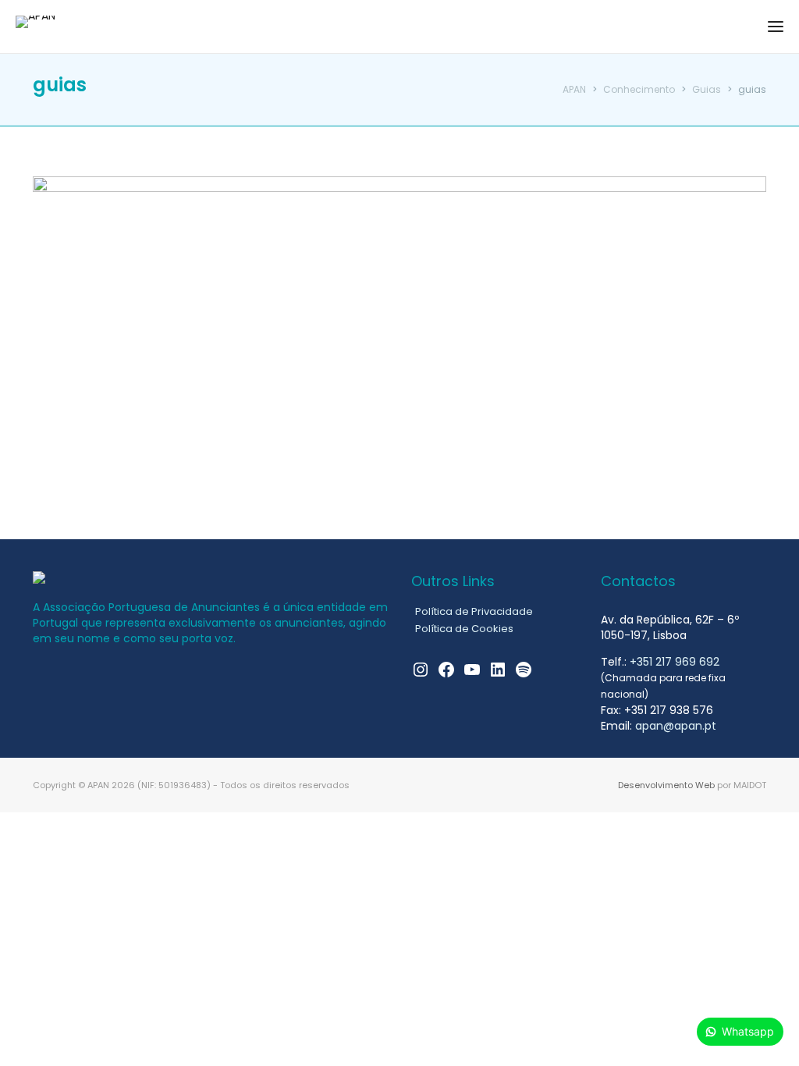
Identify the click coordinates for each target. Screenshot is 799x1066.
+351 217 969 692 (674, 662)
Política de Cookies (464, 628)
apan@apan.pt (675, 726)
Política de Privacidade (474, 611)
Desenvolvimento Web (666, 785)
